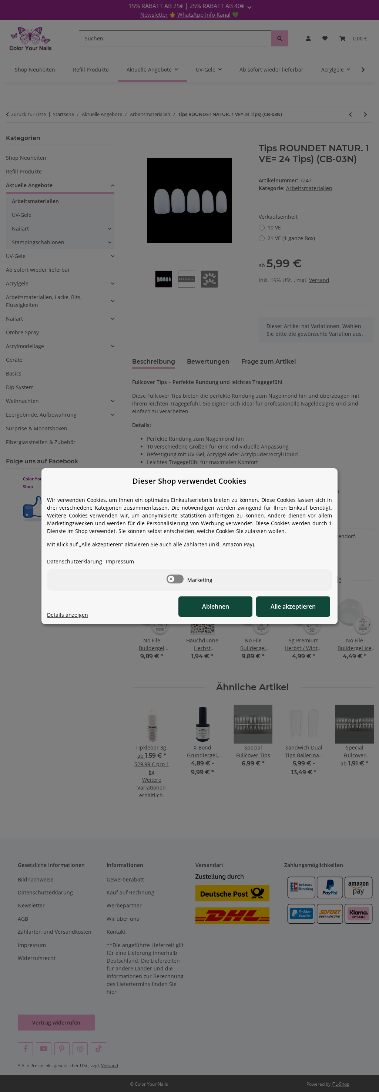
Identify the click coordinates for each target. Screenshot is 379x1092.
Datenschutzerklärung (74, 561)
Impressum (120, 561)
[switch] (175, 579)
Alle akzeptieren (293, 606)
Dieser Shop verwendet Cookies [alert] (189, 481)
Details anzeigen (67, 614)
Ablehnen (215, 606)
